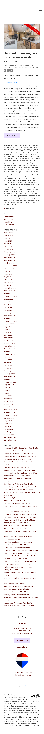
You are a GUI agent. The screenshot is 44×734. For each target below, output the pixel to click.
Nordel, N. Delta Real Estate (15, 528)
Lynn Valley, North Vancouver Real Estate (25, 67)
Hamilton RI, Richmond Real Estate (28, 164)
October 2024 (9, 293)
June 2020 (8, 424)
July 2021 (7, 388)
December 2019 (10, 437)
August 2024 (9, 299)
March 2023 (8, 338)
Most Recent (9, 233)
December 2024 (10, 288)
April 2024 (8, 307)
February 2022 (9, 371)
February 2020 (10, 432)
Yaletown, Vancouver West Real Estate (19, 606)
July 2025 (8, 271)
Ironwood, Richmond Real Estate (17, 503)
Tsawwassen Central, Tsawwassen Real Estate (17, 193)
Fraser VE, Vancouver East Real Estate (19, 489)
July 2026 (8, 238)
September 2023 (10, 321)
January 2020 (9, 435)
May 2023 (7, 332)
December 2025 (10, 257)
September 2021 (10, 382)
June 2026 (8, 241)
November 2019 (10, 440)
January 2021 (9, 404)
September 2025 (10, 266)
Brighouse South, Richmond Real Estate (20, 149)
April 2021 (8, 396)
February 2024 (10, 313)
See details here (10, 82)
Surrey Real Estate (31, 191)
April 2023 (8, 335)
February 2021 (9, 401)
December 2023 (10, 316)
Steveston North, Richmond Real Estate (20, 553)
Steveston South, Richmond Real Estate (20, 556)
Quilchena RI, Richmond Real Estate (19, 178)
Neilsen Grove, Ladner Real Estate (21, 175)
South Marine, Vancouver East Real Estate (16, 184)
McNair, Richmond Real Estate (16, 523)
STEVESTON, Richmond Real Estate (28, 189)
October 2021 (9, 379)
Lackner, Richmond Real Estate (17, 169)
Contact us (22, 640)
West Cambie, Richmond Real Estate (15, 197)
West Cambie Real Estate (32, 195)
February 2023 (9, 340)
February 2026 (9, 252)
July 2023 (8, 327)
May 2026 (7, 244)
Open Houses (9, 222)
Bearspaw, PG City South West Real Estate (23, 145)
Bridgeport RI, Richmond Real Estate (18, 453)
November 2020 (10, 410)
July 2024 (8, 302)
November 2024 (10, 291)
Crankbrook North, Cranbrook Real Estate (21, 473)
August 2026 (9, 235)
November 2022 (10, 349)
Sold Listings (9, 225)
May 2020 (7, 426)
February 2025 (9, 285)
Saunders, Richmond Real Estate (17, 545)
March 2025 (8, 282)
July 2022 (8, 357)
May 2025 (7, 277)
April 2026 (8, 246)
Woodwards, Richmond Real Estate (18, 202)
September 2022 (10, 354)
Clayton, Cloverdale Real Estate (20, 153)
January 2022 (9, 374)
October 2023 (9, 318)
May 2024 (7, 304)
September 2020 (10, 415)
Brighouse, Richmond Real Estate (17, 459)
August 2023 (9, 324)
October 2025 (9, 263)
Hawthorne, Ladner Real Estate (13, 165)
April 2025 (8, 280)
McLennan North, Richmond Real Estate (15, 173)
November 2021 (10, 376)
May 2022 (7, 363)
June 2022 (8, 360)
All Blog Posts (9, 216)
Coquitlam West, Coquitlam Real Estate (20, 470)
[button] (18, 617)
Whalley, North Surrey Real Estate (17, 595)
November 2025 (10, 260)
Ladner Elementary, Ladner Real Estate (20, 514)
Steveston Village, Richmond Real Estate (20, 561)
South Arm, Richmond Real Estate (28, 182)
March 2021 (8, 399)
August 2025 (9, 268)
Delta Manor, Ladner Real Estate (17, 156)
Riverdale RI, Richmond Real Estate (18, 180)
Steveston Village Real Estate (17, 188)
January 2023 (9, 343)
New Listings (9, 219)
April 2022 (8, 365)
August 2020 (9, 418)
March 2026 (8, 249)
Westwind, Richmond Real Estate (21, 199)
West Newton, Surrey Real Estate (17, 589)
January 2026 (9, 255)
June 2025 (8, 274)
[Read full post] (22, 37)
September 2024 (10, 296)
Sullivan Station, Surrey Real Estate (14, 191)
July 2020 (8, 421)
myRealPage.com (26, 686)
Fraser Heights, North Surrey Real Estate (16, 160)
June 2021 (8, 390)
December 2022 (10, 346)
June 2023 (8, 329)
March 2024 (8, 310)
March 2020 (8, 429)
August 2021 (9, 385)
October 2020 (9, 412)
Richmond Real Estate (12, 539)
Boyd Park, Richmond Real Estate (17, 451)
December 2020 (10, 407)
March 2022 (8, 368)
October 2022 (9, 352)
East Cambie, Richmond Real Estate (29, 158)
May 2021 (7, 393)
